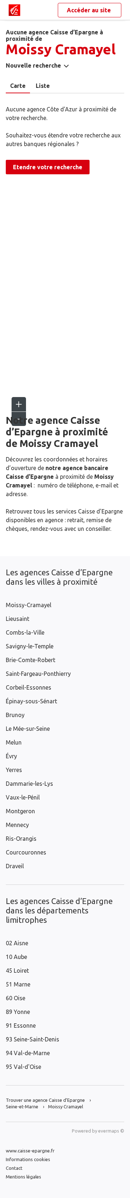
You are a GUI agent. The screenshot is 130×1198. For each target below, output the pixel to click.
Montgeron (20, 811)
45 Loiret (17, 970)
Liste (43, 85)
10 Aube (16, 957)
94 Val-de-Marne (28, 1053)
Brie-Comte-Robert (30, 660)
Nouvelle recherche (33, 65)
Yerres (14, 770)
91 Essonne (21, 1025)
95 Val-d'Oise (23, 1066)
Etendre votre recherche (47, 167)
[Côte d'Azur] (14, 10)
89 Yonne (18, 1012)
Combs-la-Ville (25, 632)
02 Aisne (17, 943)
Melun (14, 742)
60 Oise (15, 998)
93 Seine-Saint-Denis (32, 1039)
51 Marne (18, 984)
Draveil (15, 866)
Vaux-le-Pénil (23, 797)
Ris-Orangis (21, 838)
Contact (14, 1168)
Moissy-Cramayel (28, 605)
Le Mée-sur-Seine (28, 728)
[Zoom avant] (19, 404)
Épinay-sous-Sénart (31, 701)
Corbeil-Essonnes (28, 687)
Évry (11, 756)
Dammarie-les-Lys (29, 783)
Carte (18, 85)
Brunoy (15, 715)
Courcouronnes (26, 852)
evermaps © (111, 1130)
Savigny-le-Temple (29, 646)
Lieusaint (17, 618)
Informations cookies (28, 1159)
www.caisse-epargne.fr (30, 1150)
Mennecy (17, 825)
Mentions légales (23, 1176)
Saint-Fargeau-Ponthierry (38, 673)
